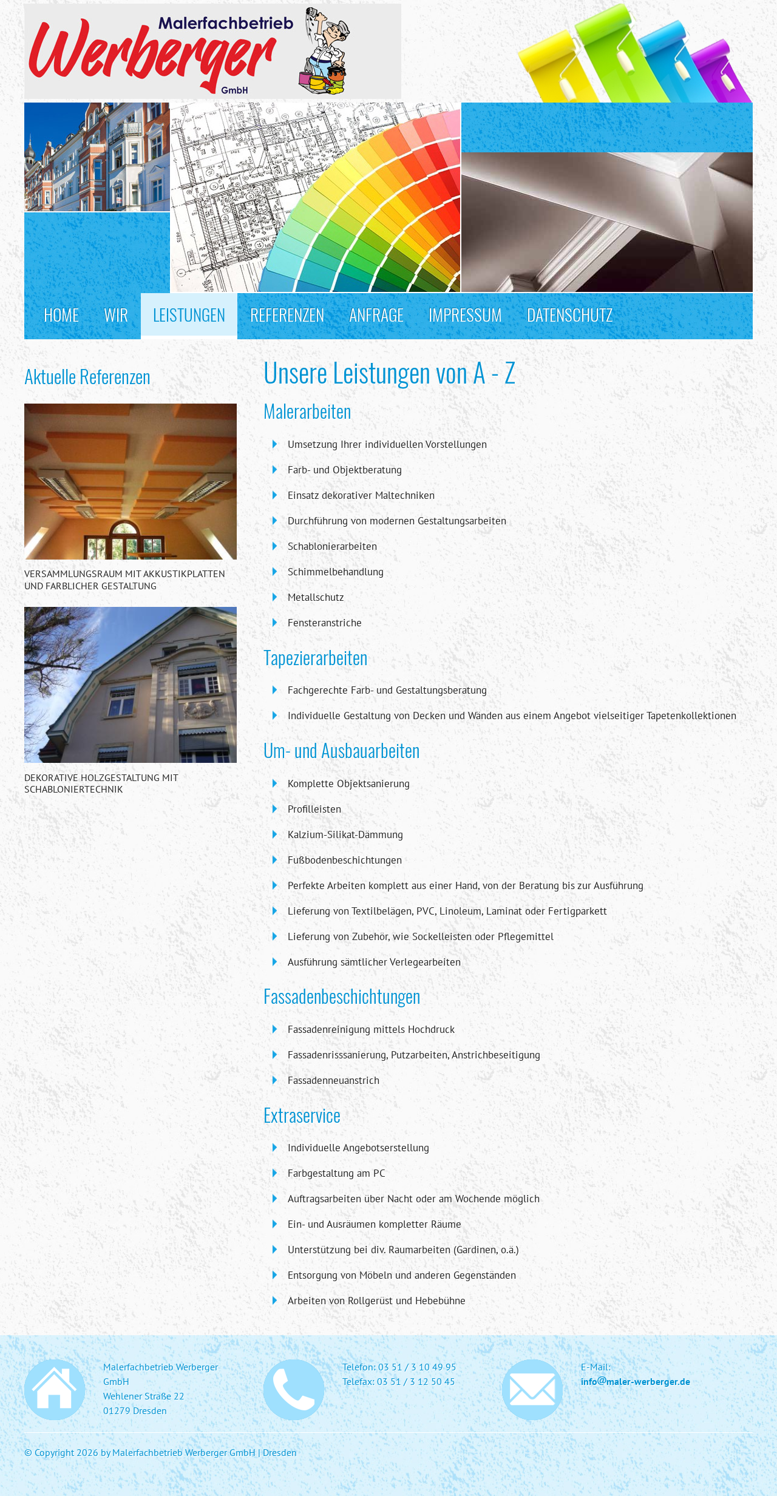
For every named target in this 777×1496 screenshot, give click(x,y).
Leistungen (189, 314)
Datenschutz (569, 314)
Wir (116, 314)
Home (61, 314)
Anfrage (376, 314)
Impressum (465, 314)
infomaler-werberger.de (635, 1381)
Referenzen (287, 314)
